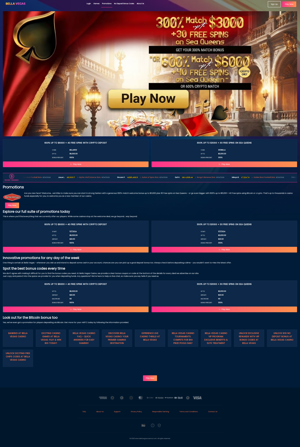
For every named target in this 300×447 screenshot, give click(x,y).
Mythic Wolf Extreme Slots (62, 177)
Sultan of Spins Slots (123, 177)
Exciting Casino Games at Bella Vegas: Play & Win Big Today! (51, 338)
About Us (140, 3)
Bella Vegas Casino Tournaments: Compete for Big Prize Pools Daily (183, 338)
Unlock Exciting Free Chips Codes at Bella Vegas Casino (18, 356)
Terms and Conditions (188, 411)
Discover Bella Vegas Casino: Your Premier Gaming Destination (117, 338)
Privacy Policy (136, 411)
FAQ (84, 411)
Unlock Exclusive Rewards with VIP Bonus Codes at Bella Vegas (249, 338)
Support (117, 411)
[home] (43, 6)
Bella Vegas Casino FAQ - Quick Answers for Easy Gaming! (84, 338)
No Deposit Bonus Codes (124, 3)
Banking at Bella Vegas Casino (17, 335)
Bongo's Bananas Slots (179, 177)
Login (89, 3)
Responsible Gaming (160, 411)
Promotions (107, 3)
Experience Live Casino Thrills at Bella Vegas (150, 336)
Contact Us (212, 411)
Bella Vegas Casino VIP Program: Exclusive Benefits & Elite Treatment (216, 338)
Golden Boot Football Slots (237, 177)
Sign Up (274, 4)
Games (96, 3)
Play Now (289, 4)
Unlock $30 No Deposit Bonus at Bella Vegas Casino (282, 336)
